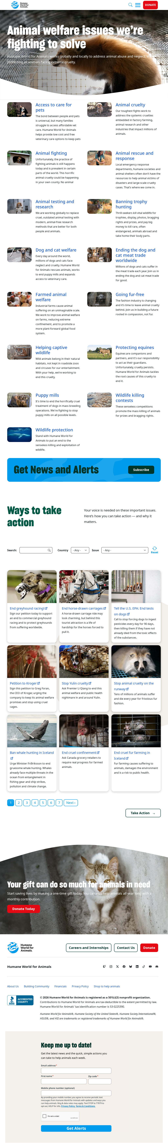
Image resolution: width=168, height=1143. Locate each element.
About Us (13, 986)
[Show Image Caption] (165, 75)
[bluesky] (130, 965)
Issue (95, 550)
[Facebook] (124, 965)
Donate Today (23, 909)
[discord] (157, 965)
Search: (12, 550)
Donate (150, 5)
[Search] (131, 5)
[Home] (20, 947)
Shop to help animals (107, 986)
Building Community (36, 986)
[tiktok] (143, 965)
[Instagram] (111, 965)
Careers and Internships (88, 947)
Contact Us (126, 947)
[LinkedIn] (137, 965)
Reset (154, 552)
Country (63, 550)
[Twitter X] (117, 965)
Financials (60, 986)
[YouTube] (150, 965)
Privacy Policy (80, 986)
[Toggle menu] (137, 5)
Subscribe (141, 470)
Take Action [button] (140, 813)
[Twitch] (104, 965)
